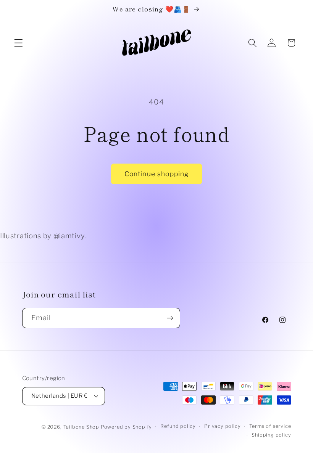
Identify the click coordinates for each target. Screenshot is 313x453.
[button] (18, 43)
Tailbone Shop (81, 427)
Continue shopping (156, 174)
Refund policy (177, 426)
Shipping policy (271, 435)
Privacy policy (222, 426)
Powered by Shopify (126, 427)
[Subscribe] (170, 318)
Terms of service (270, 426)
